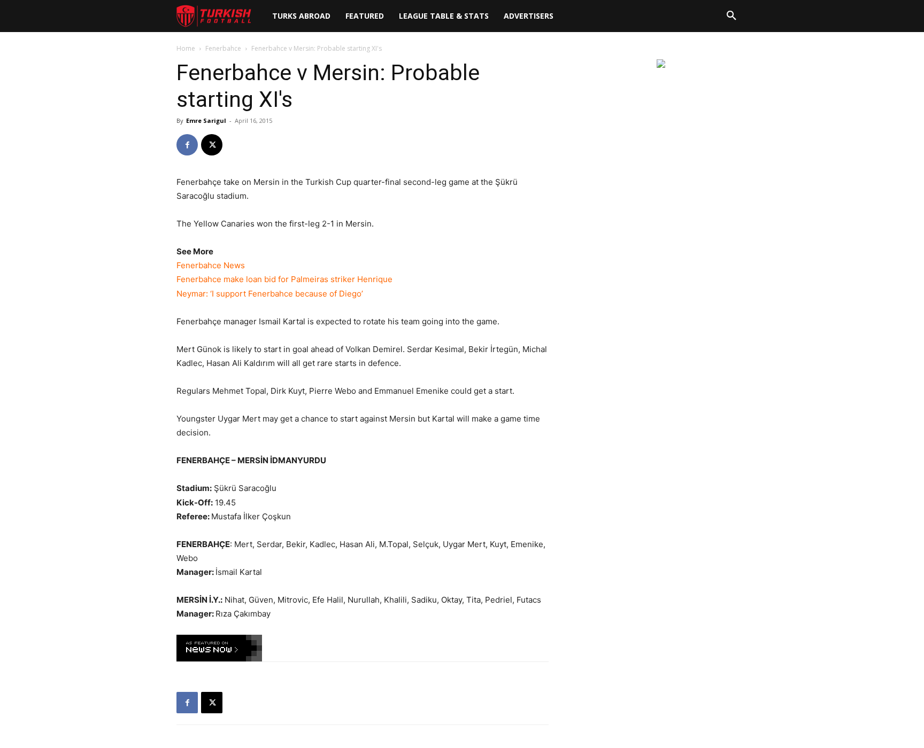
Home (185, 48)
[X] (211, 144)
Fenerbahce (223, 48)
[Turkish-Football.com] (213, 16)
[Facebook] (187, 144)
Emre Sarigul (206, 120)
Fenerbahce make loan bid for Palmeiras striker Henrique (284, 279)
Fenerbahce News (210, 265)
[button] (731, 16)
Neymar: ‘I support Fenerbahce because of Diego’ (269, 294)
